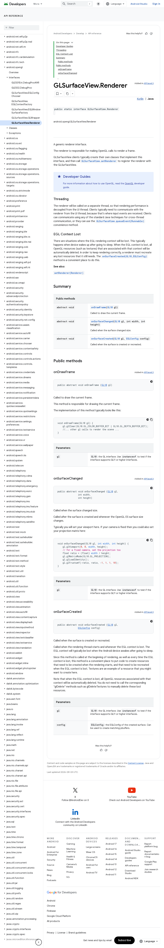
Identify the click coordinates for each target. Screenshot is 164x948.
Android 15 (111, 854)
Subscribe (124, 940)
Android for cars (92, 866)
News (50, 870)
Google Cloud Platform (59, 916)
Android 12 (111, 869)
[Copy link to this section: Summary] (74, 287)
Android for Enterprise (53, 853)
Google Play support (150, 863)
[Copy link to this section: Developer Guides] (93, 177)
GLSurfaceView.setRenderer (99, 161)
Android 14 (111, 859)
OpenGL (129, 183)
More (36, 3)
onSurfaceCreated (102, 338)
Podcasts (51, 880)
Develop (80, 33)
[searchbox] (21, 27)
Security (51, 859)
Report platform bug (151, 845)
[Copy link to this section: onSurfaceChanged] (85, 479)
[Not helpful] (151, 33)
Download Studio (130, 872)
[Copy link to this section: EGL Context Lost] (84, 234)
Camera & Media (71, 865)
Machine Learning (70, 850)
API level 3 (149, 83)
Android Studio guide (132, 851)
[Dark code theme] (151, 381)
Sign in (156, 3)
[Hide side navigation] (38, 942)
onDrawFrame (98, 307)
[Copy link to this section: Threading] (72, 199)
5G (68, 877)
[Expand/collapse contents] (72, 42)
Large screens (93, 847)
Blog (49, 875)
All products (53, 921)
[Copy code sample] (151, 419)
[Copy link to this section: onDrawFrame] (78, 372)
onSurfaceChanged (102, 321)
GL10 (110, 307)
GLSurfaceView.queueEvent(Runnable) (120, 221)
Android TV (91, 872)
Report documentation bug (151, 854)
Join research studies (151, 870)
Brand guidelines (77, 932)
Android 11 (111, 874)
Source (50, 864)
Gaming (70, 843)
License (61, 932)
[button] (21, 36)
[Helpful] (146, 33)
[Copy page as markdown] (67, 93)
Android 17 (111, 843)
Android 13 (111, 864)
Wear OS (90, 852)
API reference (13, 15)
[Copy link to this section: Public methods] (85, 361)
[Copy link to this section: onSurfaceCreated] (85, 612)
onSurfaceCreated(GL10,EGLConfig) (124, 256)
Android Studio (139, 3)
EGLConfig (132, 338)
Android (51, 847)
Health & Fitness (70, 858)
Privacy (70, 871)
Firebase (51, 910)
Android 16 (111, 848)
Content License (136, 763)
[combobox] (77, 4)
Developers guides (130, 859)
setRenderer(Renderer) (68, 272)
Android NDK (131, 878)
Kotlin (140, 99)
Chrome (51, 905)
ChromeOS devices (92, 858)
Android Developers (62, 33)
